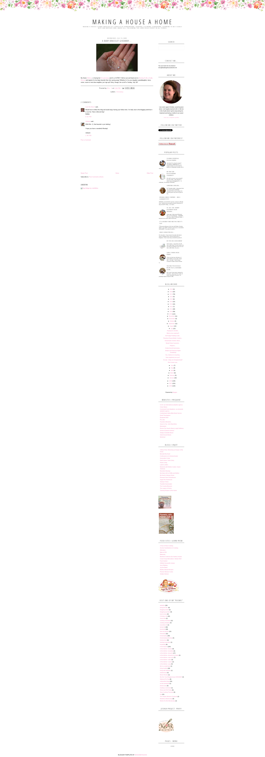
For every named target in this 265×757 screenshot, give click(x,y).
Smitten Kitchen (164, 574)
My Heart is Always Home (167, 475)
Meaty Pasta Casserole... (173, 343)
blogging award (164, 609)
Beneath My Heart (165, 454)
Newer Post (84, 173)
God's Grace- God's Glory (167, 460)
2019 (171, 289)
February (172, 375)
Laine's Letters (164, 465)
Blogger (175, 392)
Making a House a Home (132, 22)
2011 (171, 309)
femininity (162, 629)
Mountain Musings (165, 471)
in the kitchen (163, 646)
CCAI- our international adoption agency (171, 405)
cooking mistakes (165, 622)
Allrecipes (163, 550)
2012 (171, 306)
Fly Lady (162, 419)
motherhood (163, 672)
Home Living (163, 462)
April (172, 370)
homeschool (163, 640)
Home (117, 173)
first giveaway (104, 78)
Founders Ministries (165, 422)
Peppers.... (173, 345)
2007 (170, 383)
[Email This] (126, 88)
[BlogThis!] (128, 88)
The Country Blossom (166, 486)
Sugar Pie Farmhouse (166, 479)
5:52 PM (88, 116)
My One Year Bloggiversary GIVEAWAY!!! (171, 173)
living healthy (163, 668)
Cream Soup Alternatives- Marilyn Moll (170, 559)
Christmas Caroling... (173, 185)
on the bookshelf (164, 683)
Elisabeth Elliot (164, 417)
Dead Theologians (165, 415)
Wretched (162, 437)
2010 (171, 311)
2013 (171, 304)
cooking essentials (165, 620)
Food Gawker (163, 561)
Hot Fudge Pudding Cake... (172, 335)
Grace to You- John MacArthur (168, 424)
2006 (170, 386)
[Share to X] (130, 88)
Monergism (163, 426)
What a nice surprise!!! (173, 333)
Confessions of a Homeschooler (169, 456)
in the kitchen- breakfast (166, 651)
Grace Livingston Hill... (167, 232)
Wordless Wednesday (166, 698)
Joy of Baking (163, 565)
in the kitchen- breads (166, 649)
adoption (162, 605)
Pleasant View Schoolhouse (168, 477)
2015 (171, 299)
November (172, 318)
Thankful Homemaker (166, 484)
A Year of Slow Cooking (166, 546)
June (172, 365)
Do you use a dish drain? (174, 241)
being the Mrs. (164, 607)
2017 (171, 294)
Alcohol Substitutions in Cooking (169, 548)
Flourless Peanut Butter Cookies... (172, 338)
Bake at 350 (163, 552)
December (172, 316)
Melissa (89, 78)
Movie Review (164, 675)
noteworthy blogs (165, 681)
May (172, 368)
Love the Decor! (90, 107)
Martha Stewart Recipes (166, 569)
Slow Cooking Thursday (166, 692)
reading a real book (165, 688)
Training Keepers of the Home (168, 490)
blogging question (165, 612)
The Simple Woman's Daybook (168, 696)
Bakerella (162, 554)
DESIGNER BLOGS (141, 755)
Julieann (87, 121)
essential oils (163, 625)
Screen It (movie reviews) (167, 430)
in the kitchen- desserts (166, 653)
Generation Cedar (165, 458)
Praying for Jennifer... (173, 330)
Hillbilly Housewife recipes (167, 563)
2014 (171, 301)
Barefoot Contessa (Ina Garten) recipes (171, 556)
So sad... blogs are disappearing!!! (172, 360)
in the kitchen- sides (165, 659)
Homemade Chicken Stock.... (173, 340)
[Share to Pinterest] (134, 88)
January (171, 378)
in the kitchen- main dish (167, 657)
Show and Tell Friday (166, 690)
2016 (171, 296)
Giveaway (119, 92)
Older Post (150, 173)
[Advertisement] (117, 156)
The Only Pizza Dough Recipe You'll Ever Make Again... (174, 268)
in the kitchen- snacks (166, 662)
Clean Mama (163, 407)
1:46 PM (88, 135)
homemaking (163, 636)
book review (163, 614)
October (172, 321)
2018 (171, 291)
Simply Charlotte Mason (166, 432)
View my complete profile (171, 117)
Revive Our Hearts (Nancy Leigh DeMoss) (172, 428)
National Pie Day (164, 679)
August (172, 326)
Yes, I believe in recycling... (172, 355)
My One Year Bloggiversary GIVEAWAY (171, 677)
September (172, 323)
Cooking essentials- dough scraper (173, 159)
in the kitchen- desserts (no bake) (169, 655)
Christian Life (163, 616)
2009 (170, 314)
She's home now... (173, 362)
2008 (170, 381)
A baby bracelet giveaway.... (173, 348)
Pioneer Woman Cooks (166, 572)
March (172, 373)
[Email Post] (123, 88)
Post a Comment (86, 140)
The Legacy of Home (166, 488)
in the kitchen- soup (165, 664)
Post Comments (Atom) (96, 177)
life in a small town (165, 666)
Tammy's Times (164, 482)
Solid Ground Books (165, 435)
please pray (163, 685)
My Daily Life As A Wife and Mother (169, 473)
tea (161, 694)
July (172, 328)
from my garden (164, 631)
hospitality (163, 644)
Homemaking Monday (166, 638)
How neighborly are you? (173, 357)
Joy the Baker (164, 567)
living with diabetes (165, 670)
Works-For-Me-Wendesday (167, 701)
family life (162, 627)
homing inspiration (165, 642)
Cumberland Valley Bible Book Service (171, 413)
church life (163, 618)
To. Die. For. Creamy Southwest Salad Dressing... (173, 209)
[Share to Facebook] (132, 88)
